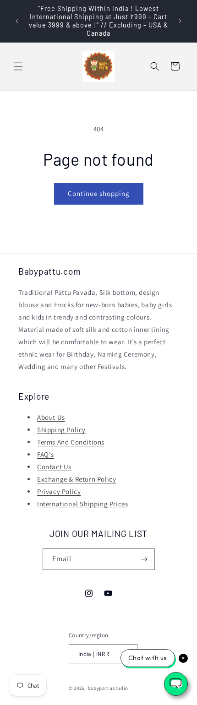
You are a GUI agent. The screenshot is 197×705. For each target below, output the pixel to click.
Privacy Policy (59, 491)
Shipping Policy (61, 429)
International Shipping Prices (82, 503)
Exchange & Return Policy (76, 479)
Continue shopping (99, 193)
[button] (18, 66)
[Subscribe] (144, 559)
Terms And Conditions (70, 442)
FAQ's (45, 454)
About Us (51, 417)
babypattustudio (108, 688)
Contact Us (54, 466)
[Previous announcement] (17, 21)
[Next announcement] (180, 21)
